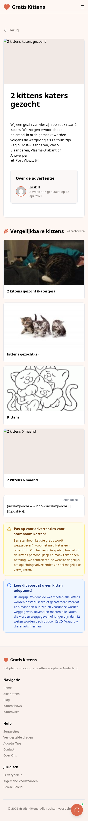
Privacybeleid (12, 775)
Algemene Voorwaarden (20, 781)
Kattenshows (12, 706)
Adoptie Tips (12, 743)
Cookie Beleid (13, 787)
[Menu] (82, 7)
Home (7, 688)
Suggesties (11, 731)
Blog (6, 700)
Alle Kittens (11, 694)
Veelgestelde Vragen (18, 737)
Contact (8, 749)
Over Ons (10, 755)
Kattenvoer (11, 712)
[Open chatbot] (77, 810)
